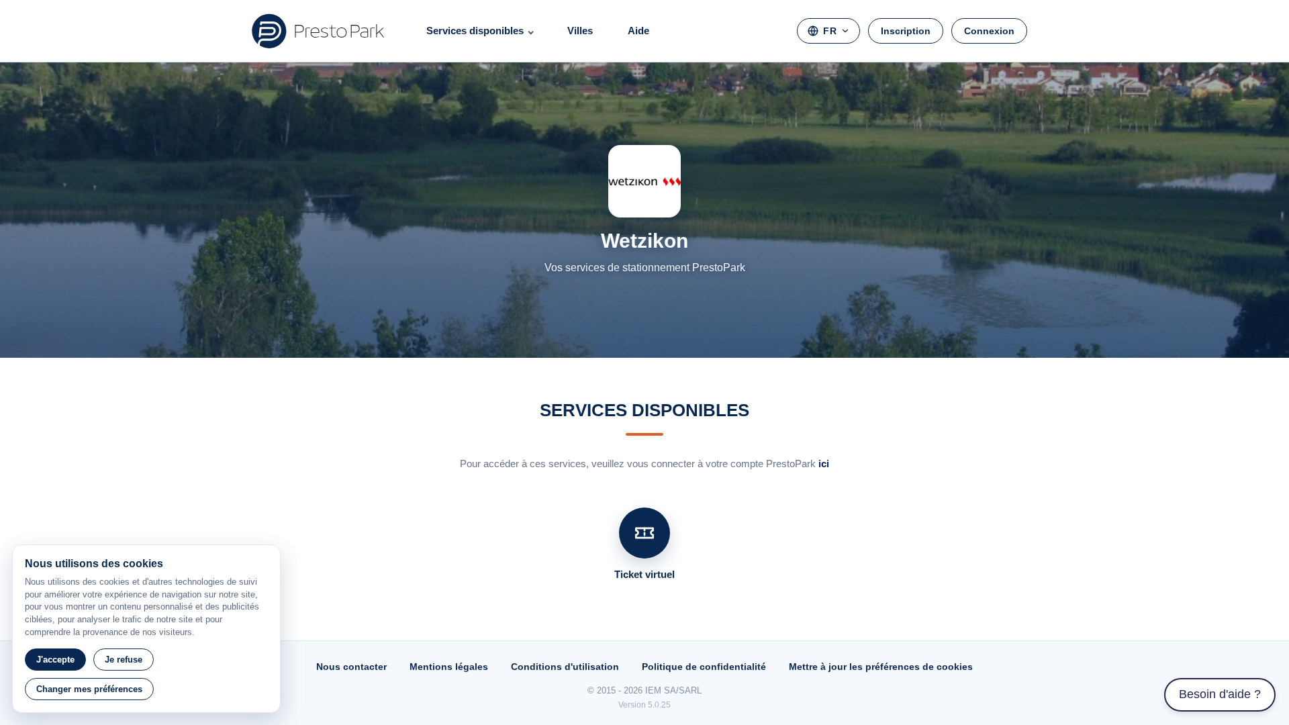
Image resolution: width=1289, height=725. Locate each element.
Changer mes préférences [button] (89, 689)
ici (823, 463)
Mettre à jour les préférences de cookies (881, 666)
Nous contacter (351, 666)
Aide (638, 30)
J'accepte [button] (55, 660)
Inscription (905, 31)
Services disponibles (475, 30)
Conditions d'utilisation (565, 666)
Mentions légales (449, 666)
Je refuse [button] (123, 660)
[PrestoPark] (318, 30)
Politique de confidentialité (704, 666)
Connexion (989, 31)
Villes (580, 30)
